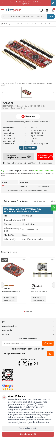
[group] (28, 54)
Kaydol (49, 343)
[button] (2, 2)
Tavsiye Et (18, 163)
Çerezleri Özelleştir (28, 428)
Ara (51, 16)
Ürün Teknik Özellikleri (15, 201)
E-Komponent (9, 24)
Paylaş (7, 163)
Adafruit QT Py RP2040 (39, 291)
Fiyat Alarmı (32, 163)
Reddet (29, 417)
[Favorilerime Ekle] (23, 260)
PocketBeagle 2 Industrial (11, 291)
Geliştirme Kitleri (23, 24)
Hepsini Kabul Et (28, 434)
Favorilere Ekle (46, 163)
